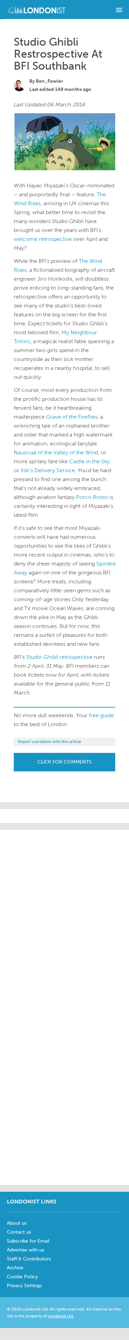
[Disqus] (64, 1092)
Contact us (19, 1232)
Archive (15, 1268)
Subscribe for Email (28, 1241)
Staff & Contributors (29, 1259)
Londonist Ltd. (61, 1316)
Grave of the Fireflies (71, 416)
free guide (101, 715)
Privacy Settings (24, 1286)
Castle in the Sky (89, 461)
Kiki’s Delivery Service (48, 470)
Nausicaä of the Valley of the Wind (56, 452)
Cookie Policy (22, 1277)
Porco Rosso (92, 497)
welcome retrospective (43, 239)
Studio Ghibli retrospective (59, 657)
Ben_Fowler (49, 81)
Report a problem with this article (49, 741)
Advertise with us (25, 1250)
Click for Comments (64, 762)
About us (16, 1223)
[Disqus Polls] (69, 915)
